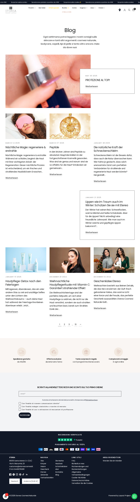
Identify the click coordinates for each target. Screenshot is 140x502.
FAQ (73, 460)
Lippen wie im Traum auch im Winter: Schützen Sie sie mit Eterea (106, 203)
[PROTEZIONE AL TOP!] (48, 81)
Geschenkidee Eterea (107, 281)
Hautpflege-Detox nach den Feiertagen (23, 282)
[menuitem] (32, 8)
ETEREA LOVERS (66, 12)
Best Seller (42, 8)
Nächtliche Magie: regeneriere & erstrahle (25, 149)
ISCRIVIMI (25, 415)
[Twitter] (14, 475)
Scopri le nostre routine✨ (58, 2)
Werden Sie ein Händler (112, 460)
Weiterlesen (91, 86)
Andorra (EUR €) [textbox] (31, 481)
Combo (74, 8)
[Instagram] (17, 475)
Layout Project (125, 495)
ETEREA (12, 457)
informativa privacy (92, 400)
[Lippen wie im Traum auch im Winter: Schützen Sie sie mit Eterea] (48, 215)
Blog (57, 474)
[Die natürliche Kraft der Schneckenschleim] (114, 126)
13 (75, 324)
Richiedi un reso (78, 463)
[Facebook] (10, 475)
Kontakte (59, 472)
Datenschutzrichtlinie (80, 480)
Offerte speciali (54, 8)
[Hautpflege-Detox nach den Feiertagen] (25, 260)
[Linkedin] (27, 475)
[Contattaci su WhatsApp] (134, 496)
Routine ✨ (65, 8)
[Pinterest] (20, 475)
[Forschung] (129, 9)
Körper (43, 463)
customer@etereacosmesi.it (21, 466)
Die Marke (59, 460)
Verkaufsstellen (46, 477)
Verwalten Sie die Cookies (82, 483)
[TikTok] (23, 475)
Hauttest (59, 463)
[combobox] (14, 481)
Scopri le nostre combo (112, 2)
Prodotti (31, 8)
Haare (43, 466)
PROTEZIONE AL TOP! (97, 80)
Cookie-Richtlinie (79, 477)
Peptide (54, 147)
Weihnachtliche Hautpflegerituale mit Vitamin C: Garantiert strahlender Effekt (70, 284)
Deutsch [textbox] (14, 481)
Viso (42, 460)
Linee (92, 8)
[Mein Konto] (124, 9)
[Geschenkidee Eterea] (114, 260)
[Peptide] (70, 126)
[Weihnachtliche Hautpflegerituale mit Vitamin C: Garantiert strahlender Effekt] (70, 260)
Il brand (101, 8)
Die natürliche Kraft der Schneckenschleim (108, 149)
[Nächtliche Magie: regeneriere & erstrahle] (25, 126)
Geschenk (44, 469)
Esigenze (83, 8)
